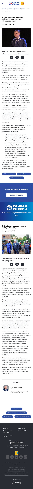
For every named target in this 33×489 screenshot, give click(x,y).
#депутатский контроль (22, 416)
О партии (5, 428)
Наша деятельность (13, 8)
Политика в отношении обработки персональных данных (16, 472)
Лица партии (21, 428)
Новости (22, 8)
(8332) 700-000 (16, 443)
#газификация (16, 409)
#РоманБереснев (9, 174)
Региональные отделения (7, 431)
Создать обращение (16, 195)
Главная (4, 8)
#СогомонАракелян (16, 177)
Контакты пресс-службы (8, 435)
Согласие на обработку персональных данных (16, 474)
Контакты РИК (22, 431)
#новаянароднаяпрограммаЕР (16, 412)
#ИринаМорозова (24, 174)
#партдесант (7, 416)
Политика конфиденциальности (16, 470)
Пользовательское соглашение (16, 469)
